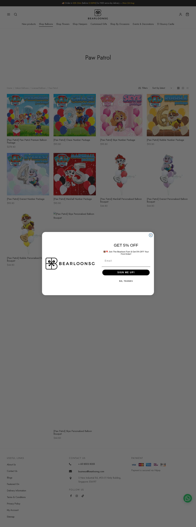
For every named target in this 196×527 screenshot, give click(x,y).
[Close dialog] (151, 235)
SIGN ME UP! (126, 272)
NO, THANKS (126, 281)
